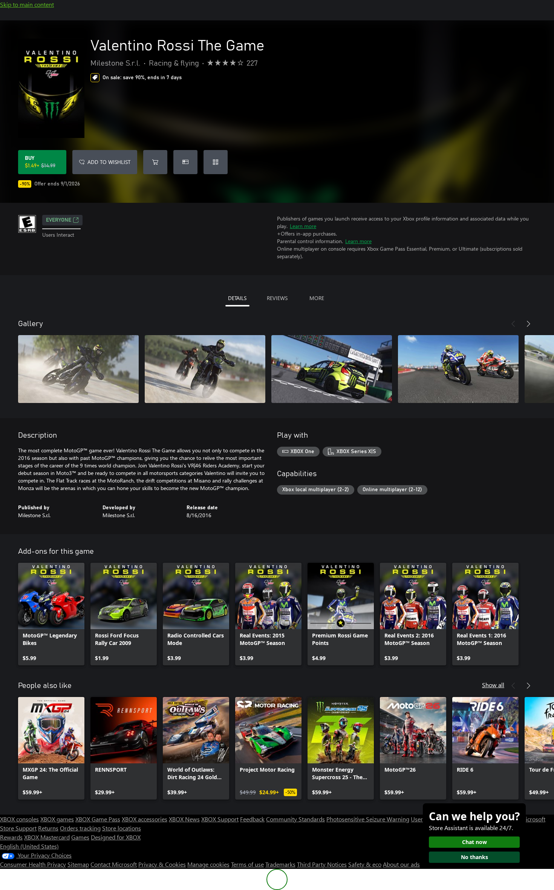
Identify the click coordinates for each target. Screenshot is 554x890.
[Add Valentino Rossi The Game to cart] (155, 162)
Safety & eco (364, 864)
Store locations (121, 828)
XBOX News (184, 819)
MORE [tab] (316, 298)
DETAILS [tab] (237, 298)
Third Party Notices (322, 864)
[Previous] (513, 324)
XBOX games (57, 819)
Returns (48, 828)
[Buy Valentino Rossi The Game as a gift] (185, 162)
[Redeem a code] (216, 162)
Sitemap (78, 864)
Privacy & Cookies (162, 864)
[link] (51, 614)
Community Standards (295, 819)
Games (80, 837)
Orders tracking (80, 828)
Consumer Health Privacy (33, 864)
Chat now (474, 842)
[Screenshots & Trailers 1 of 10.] (78, 369)
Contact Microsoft (113, 864)
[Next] (528, 324)
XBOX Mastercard (47, 837)
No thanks (474, 857)
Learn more (303, 226)
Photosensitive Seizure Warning (367, 819)
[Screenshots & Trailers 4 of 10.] (458, 369)
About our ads (401, 864)
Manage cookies (208, 864)
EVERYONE (58, 220)
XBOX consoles (19, 819)
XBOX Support (220, 819)
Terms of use (247, 864)
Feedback (252, 819)
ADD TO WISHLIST (108, 161)
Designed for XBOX (116, 837)
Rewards (11, 837)
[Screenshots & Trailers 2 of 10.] (205, 369)
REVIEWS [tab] (277, 298)
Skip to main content (27, 4)
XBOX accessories (144, 819)
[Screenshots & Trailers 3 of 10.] (331, 369)
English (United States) (29, 846)
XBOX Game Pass (97, 819)
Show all (493, 685)
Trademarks (280, 864)
